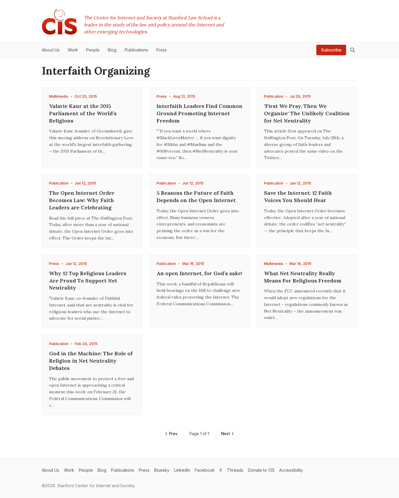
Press (162, 96)
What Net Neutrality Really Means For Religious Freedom (302, 277)
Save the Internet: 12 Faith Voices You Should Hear (298, 196)
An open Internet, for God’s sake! (199, 273)
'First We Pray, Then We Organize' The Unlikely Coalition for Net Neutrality (307, 113)
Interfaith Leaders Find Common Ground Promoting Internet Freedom (199, 113)
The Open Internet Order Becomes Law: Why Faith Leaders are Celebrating (82, 200)
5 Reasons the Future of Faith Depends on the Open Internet (196, 196)
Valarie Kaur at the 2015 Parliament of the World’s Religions (83, 113)
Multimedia (58, 96)
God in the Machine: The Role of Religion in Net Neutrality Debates (91, 360)
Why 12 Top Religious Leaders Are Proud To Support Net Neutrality (87, 280)
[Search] (352, 50)
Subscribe (331, 49)
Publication (273, 96)
